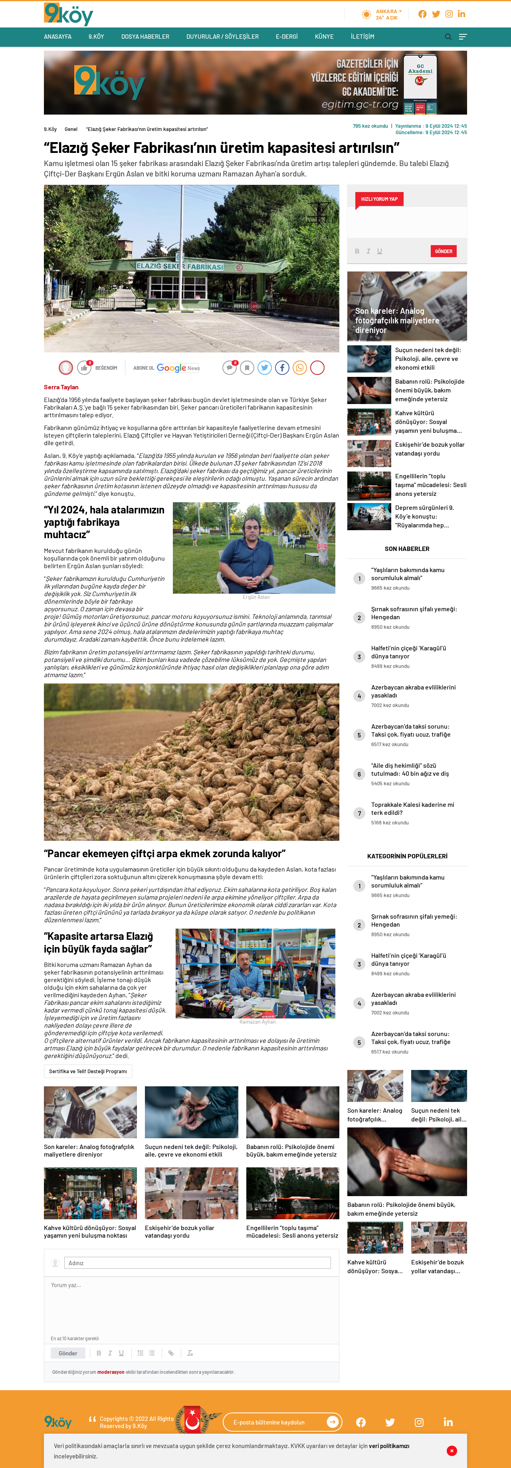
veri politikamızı (389, 1445)
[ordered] (140, 1353)
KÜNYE (324, 36)
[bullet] (151, 1353)
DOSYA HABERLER (145, 36)
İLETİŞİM (362, 36)
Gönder (68, 1353)
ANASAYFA (57, 36)
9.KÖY (96, 36)
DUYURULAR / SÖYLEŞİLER (222, 36)
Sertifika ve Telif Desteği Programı (88, 1071)
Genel (71, 129)
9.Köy (50, 129)
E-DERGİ (287, 36)
